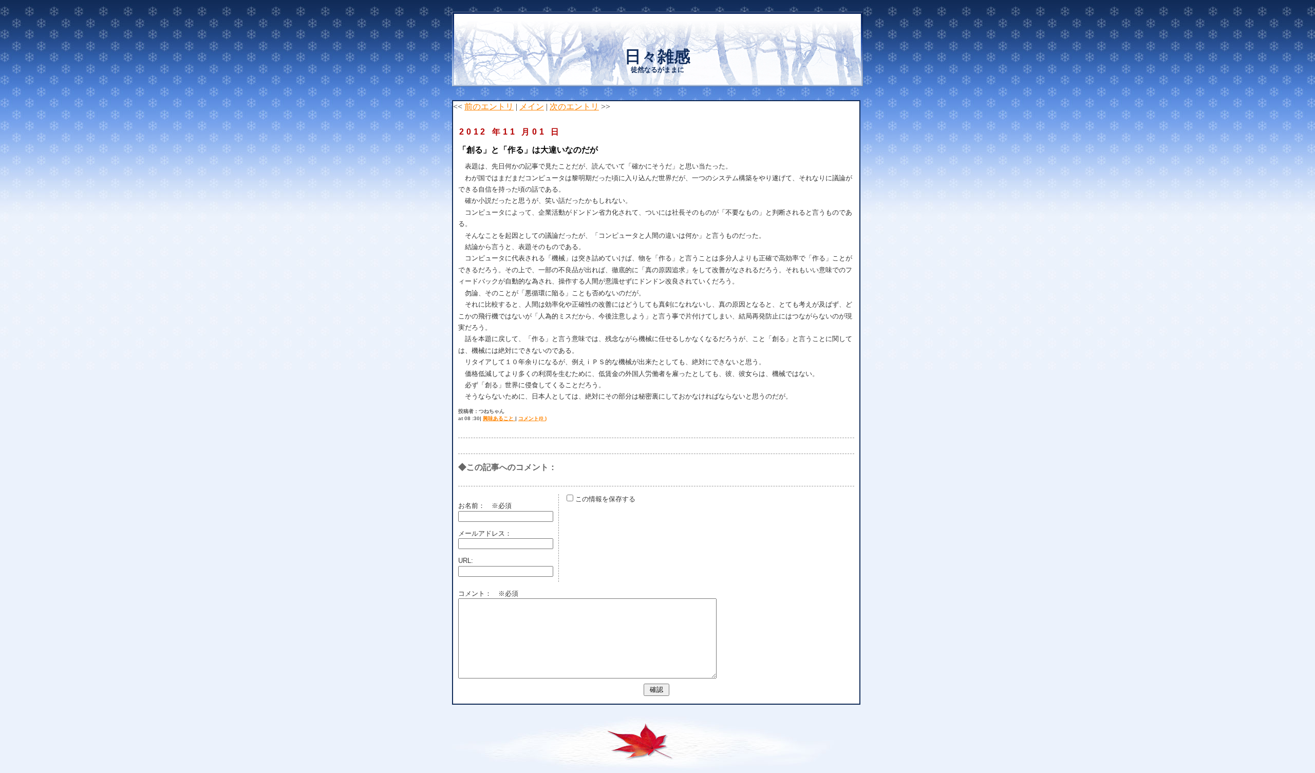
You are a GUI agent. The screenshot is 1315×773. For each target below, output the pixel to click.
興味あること (499, 418)
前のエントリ (489, 106)
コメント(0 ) (532, 418)
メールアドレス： (485, 533)
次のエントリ (574, 106)
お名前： (475, 506)
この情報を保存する (604, 499)
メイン (531, 106)
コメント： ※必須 (488, 593)
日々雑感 (657, 56)
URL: (465, 560)
